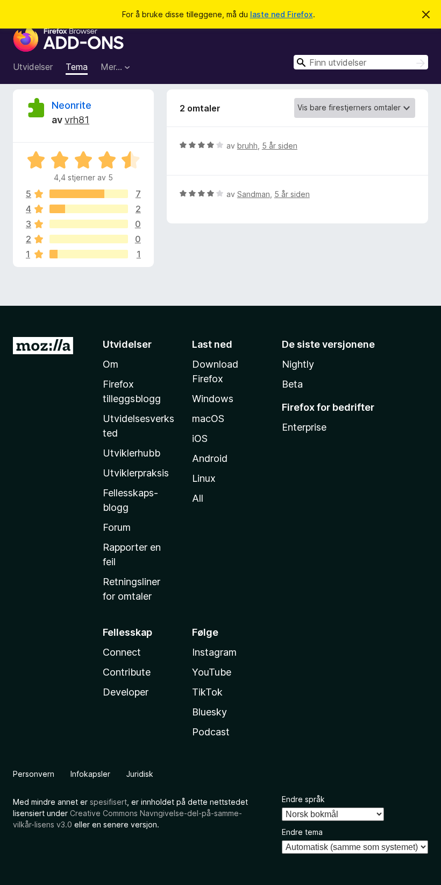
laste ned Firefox (281, 14)
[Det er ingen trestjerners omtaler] (88, 224)
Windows (212, 398)
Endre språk (303, 799)
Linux (204, 478)
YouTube (211, 672)
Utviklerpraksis (136, 473)
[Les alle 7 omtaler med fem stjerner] (88, 193)
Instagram (214, 652)
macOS (208, 418)
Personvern (33, 773)
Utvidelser (33, 66)
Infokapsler (90, 773)
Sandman (253, 194)
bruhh (247, 145)
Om (110, 364)
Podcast (211, 732)
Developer (125, 692)
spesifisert (108, 801)
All (197, 498)
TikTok (207, 692)
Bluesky (209, 712)
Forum (117, 527)
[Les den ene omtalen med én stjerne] (88, 254)
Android (209, 458)
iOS (200, 438)
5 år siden (279, 145)
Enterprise (304, 427)
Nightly (298, 364)
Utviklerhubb (131, 453)
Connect (122, 652)
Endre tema (302, 832)
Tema (77, 66)
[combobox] (361, 62)
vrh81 (77, 119)
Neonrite (71, 105)
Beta (292, 384)
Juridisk (139, 773)
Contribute (127, 672)
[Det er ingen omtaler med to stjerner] (88, 239)
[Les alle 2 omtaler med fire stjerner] (88, 209)
